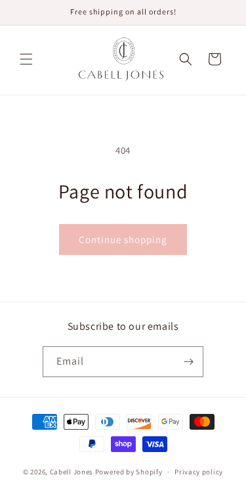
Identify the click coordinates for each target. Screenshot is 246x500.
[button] (26, 59)
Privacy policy (198, 471)
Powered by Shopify (129, 471)
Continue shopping (123, 239)
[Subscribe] (188, 361)
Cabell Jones (71, 471)
